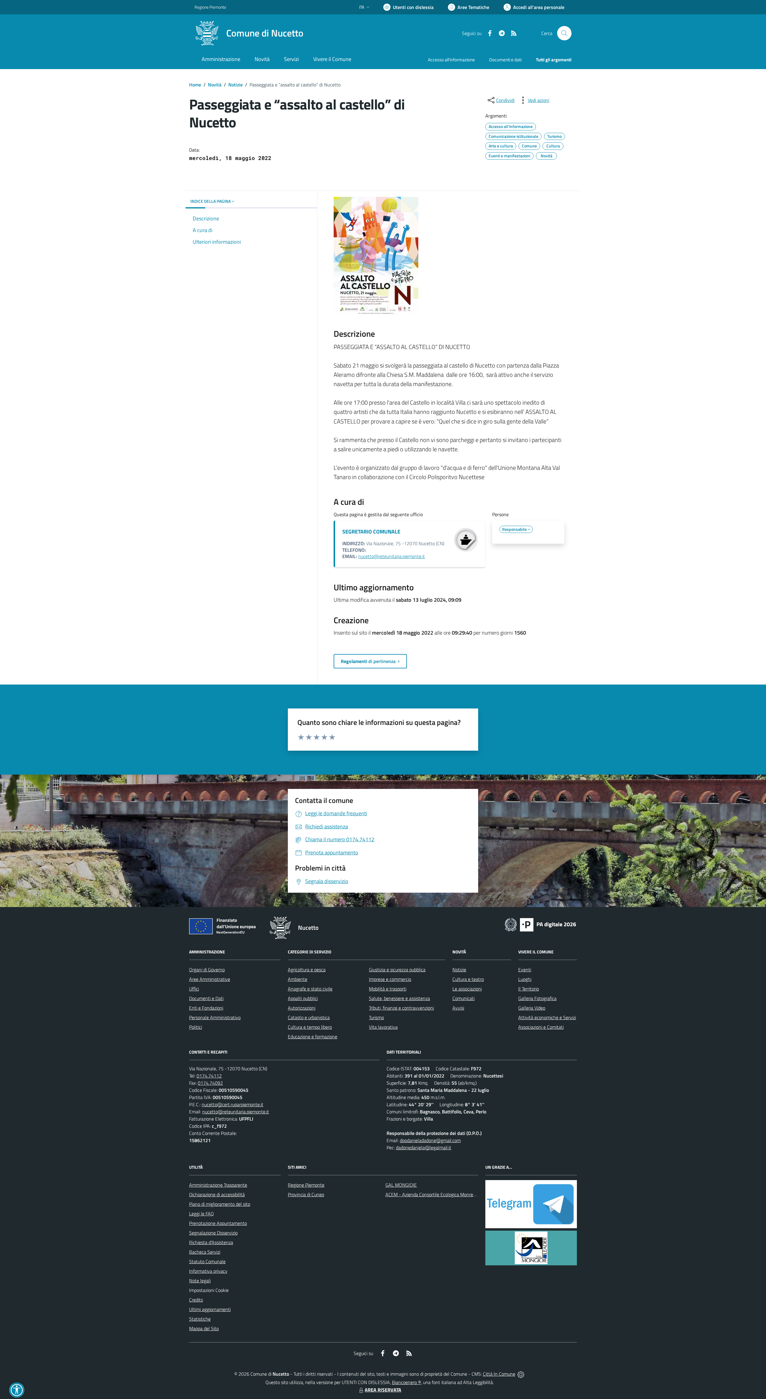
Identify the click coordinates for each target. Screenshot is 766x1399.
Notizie (235, 84)
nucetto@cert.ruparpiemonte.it (232, 1104)
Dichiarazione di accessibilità (217, 1194)
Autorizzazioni (301, 1007)
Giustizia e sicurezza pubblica (397, 969)
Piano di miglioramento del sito (219, 1204)
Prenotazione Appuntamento (218, 1223)
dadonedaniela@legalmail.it (423, 1147)
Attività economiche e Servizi (547, 1017)
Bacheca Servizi (204, 1251)
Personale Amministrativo (215, 1017)
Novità (214, 84)
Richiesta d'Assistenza (211, 1242)
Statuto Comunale (207, 1261)
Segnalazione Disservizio (213, 1232)
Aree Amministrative (209, 979)
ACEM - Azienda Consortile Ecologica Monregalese (435, 1194)
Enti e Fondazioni (206, 1007)
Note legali (200, 1280)
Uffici (194, 988)
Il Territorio (528, 988)
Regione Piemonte (210, 7)
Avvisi (458, 1007)
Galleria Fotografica (537, 998)
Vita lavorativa (383, 1027)
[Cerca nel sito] (564, 33)
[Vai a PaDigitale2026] (540, 924)
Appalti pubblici (303, 998)
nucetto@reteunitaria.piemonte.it (391, 556)
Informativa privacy (208, 1271)
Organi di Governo (207, 969)
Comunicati (463, 998)
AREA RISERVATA (383, 1389)
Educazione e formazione (312, 1036)
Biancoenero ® (406, 1382)
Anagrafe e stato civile (310, 988)
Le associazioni (467, 988)
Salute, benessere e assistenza (399, 998)
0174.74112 (209, 1075)
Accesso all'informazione (451, 59)
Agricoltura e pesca (307, 969)
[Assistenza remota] (521, 1373)
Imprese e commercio (390, 979)
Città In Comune (499, 1373)
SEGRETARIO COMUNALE (371, 532)
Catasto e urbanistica (309, 1017)
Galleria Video (531, 1007)
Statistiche (200, 1318)
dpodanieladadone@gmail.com (430, 1140)
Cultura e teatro (468, 979)
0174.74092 (210, 1082)
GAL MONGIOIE (401, 1184)
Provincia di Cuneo (306, 1194)
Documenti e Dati (206, 998)
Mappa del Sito (204, 1328)
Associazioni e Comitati (541, 1027)
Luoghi (524, 979)
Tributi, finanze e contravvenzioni (401, 1007)
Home (195, 84)
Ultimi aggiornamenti (210, 1309)
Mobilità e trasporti (387, 988)
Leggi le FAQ (201, 1213)
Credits (196, 1299)
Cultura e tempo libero (310, 1027)
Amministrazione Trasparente (218, 1184)
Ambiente (297, 979)
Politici (195, 1027)
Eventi (524, 969)
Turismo (376, 1017)
